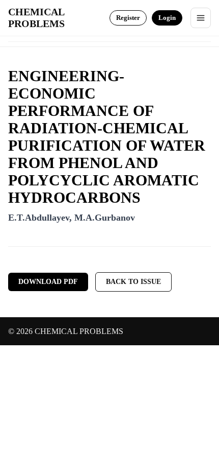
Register (128, 17)
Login (167, 17)
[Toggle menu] (200, 18)
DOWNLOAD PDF (48, 281)
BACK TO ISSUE (133, 281)
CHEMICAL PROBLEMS (36, 17)
